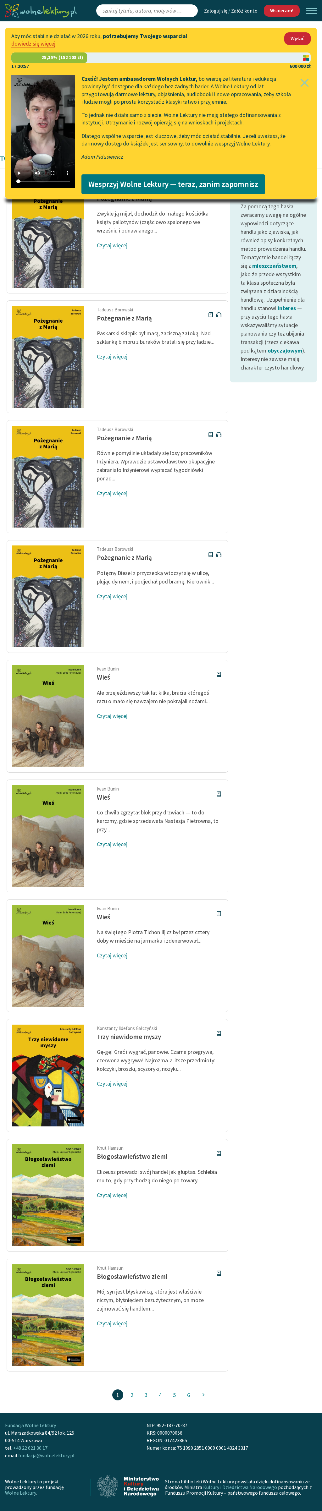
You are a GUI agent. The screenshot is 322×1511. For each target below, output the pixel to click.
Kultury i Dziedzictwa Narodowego (240, 1487)
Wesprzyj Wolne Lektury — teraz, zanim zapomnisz (173, 184)
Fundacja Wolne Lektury (30, 1425)
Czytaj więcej (112, 245)
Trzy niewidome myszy (129, 1036)
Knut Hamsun (110, 1148)
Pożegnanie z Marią (124, 318)
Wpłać (297, 38)
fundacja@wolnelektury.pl (46, 1455)
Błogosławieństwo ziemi (132, 1156)
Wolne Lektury (20, 1493)
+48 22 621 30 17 (30, 1448)
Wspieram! (281, 10)
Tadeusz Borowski (115, 310)
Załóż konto (244, 11)
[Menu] (311, 11)
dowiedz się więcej (33, 43)
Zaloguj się (215, 11)
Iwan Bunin (108, 669)
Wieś (103, 677)
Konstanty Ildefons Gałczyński (127, 1028)
